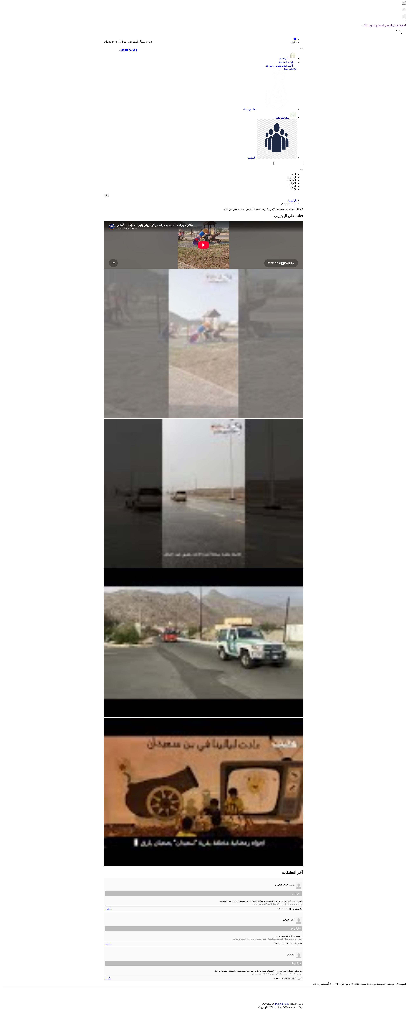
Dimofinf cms (282, 1003)
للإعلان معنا (290, 68)
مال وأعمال (249, 109)
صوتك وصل (281, 117)
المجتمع (251, 157)
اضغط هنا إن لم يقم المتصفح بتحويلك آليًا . (384, 25)
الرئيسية (284, 58)
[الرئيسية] (295, 39)
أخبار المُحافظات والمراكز (279, 65)
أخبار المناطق (285, 62)
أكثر (108, 908)
